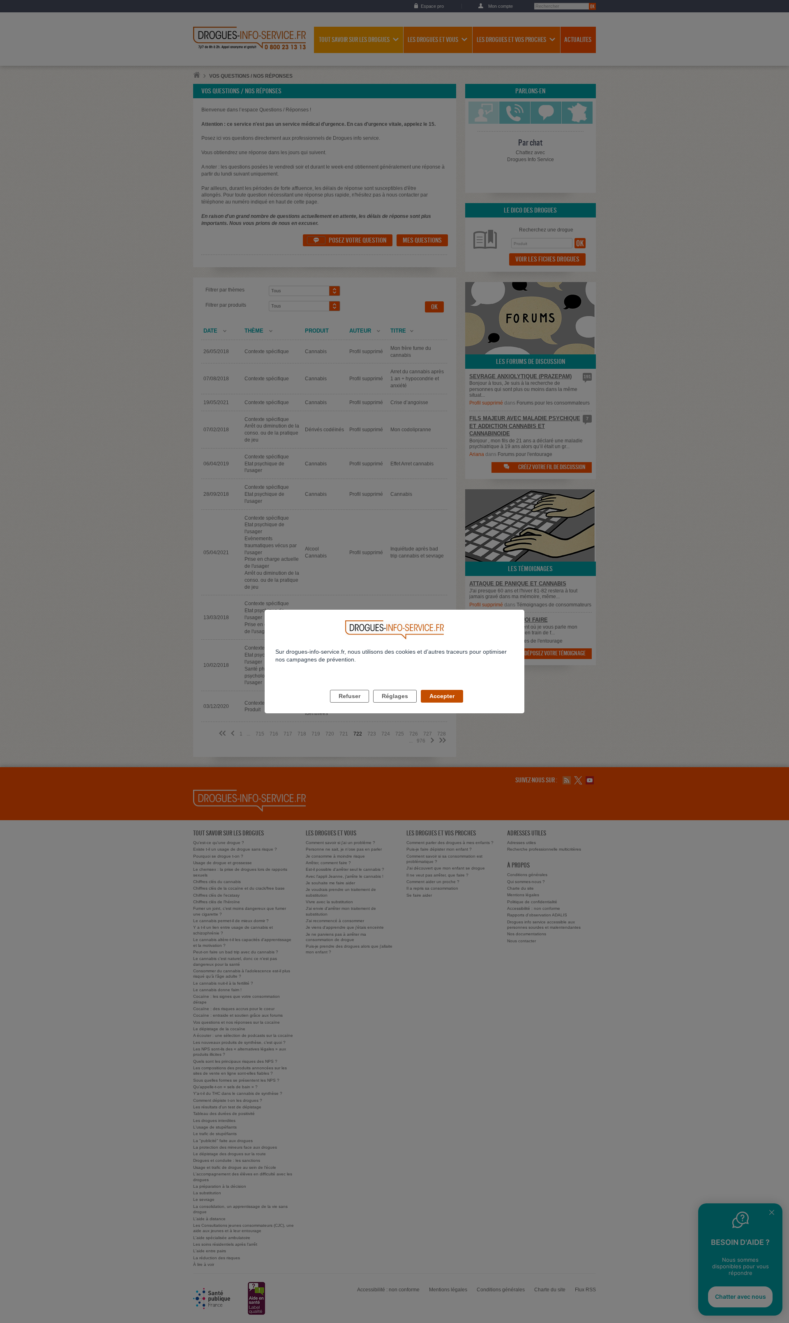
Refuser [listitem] (349, 696)
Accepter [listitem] (441, 696)
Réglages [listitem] (395, 696)
